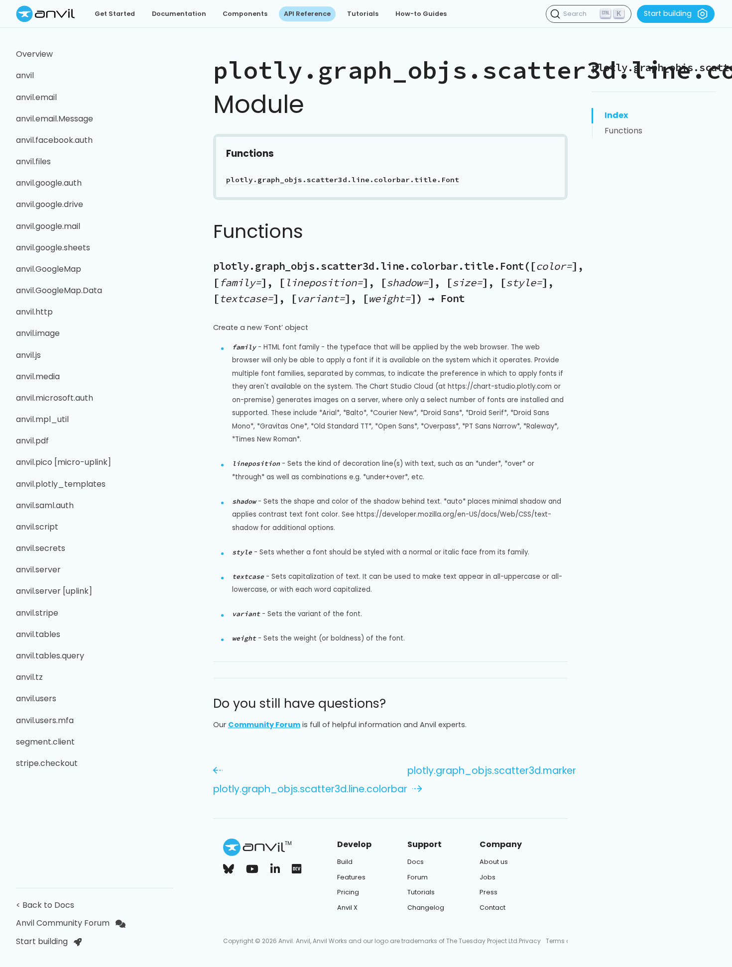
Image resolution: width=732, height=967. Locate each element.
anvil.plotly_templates (61, 484)
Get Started (115, 13)
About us (494, 862)
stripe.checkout (47, 763)
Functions (623, 130)
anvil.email (36, 97)
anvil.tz (29, 677)
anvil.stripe (37, 613)
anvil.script (37, 527)
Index (616, 115)
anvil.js (28, 355)
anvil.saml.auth (45, 505)
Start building (668, 13)
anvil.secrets (40, 548)
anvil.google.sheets (53, 247)
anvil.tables (38, 634)
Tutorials (362, 13)
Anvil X (347, 907)
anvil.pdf (32, 440)
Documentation (179, 13)
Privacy (530, 941)
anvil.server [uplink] (54, 591)
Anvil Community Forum (63, 923)
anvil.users (36, 698)
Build (345, 862)
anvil (25, 75)
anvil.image (38, 333)
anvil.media (38, 376)
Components (245, 13)
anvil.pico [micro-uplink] (63, 462)
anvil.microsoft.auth (54, 398)
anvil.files (33, 161)
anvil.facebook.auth (54, 140)
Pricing (348, 892)
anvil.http (34, 312)
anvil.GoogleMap (48, 269)
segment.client (45, 742)
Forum (417, 877)
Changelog (425, 907)
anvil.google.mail (48, 226)
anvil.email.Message (54, 118)
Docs (415, 862)
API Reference (307, 13)
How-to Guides (421, 13)
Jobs (487, 877)
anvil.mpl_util (42, 419)
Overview (34, 54)
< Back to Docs (47, 905)
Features (351, 877)
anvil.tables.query (50, 655)
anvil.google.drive (49, 204)
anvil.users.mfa (45, 720)
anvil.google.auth (49, 183)
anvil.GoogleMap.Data (59, 290)
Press (488, 892)
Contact (492, 907)
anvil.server (38, 569)
